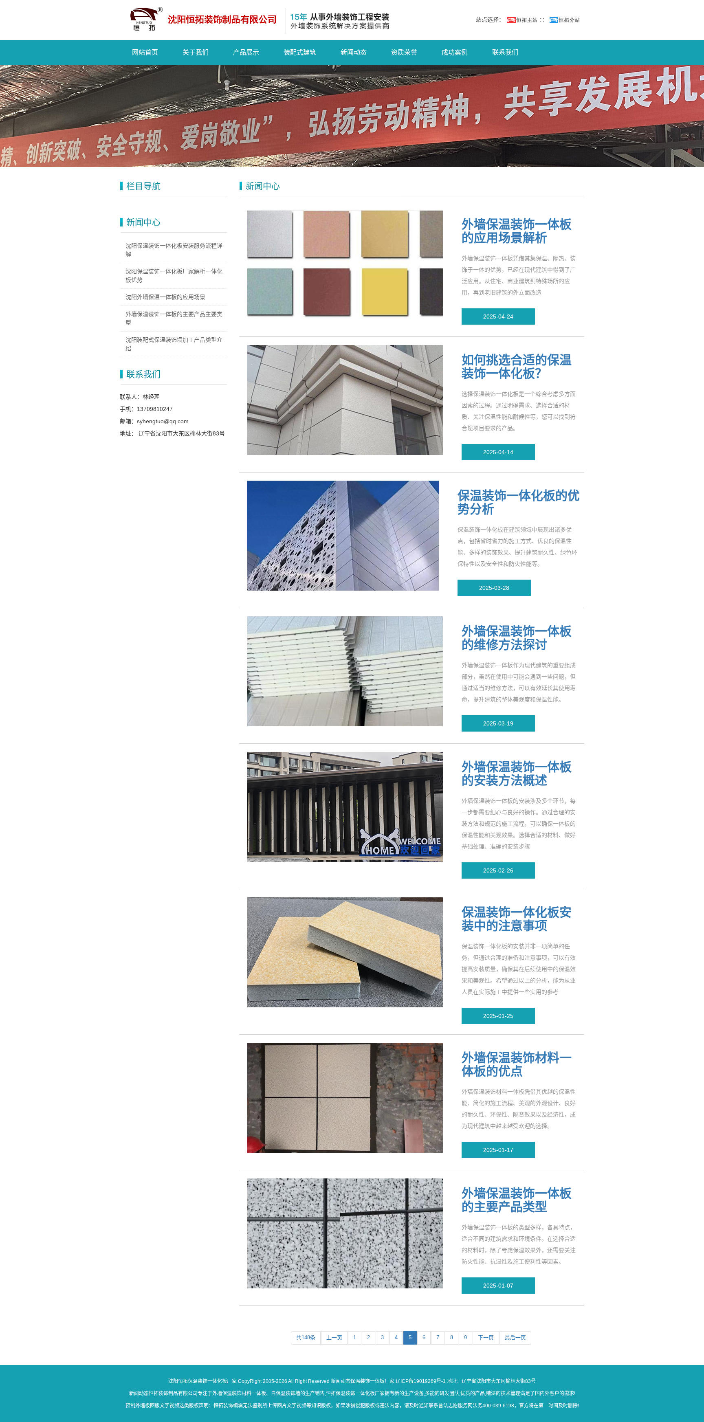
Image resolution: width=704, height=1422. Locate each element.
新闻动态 (354, 52)
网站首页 (145, 52)
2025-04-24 (498, 316)
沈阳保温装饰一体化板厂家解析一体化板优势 (173, 275)
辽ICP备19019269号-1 (421, 1381)
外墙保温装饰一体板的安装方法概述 (517, 773)
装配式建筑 (300, 52)
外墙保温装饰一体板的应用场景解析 (517, 231)
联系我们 (505, 52)
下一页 (486, 1337)
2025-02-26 (498, 870)
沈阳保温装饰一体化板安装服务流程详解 (173, 249)
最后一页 (515, 1337)
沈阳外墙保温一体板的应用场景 (165, 297)
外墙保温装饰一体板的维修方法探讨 (517, 637)
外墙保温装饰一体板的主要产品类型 (517, 1200)
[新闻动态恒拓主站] (522, 19)
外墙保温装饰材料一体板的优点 (517, 1064)
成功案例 (455, 52)
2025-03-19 (498, 723)
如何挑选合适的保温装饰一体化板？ (517, 366)
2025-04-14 (498, 452)
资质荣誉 (404, 52)
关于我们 (196, 52)
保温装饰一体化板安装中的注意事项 (517, 919)
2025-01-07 (498, 1285)
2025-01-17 (498, 1150)
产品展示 (246, 52)
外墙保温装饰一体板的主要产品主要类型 (173, 318)
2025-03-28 (494, 588)
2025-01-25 (498, 1016)
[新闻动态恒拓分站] (564, 19)
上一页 (334, 1337)
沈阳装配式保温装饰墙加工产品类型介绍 (173, 344)
